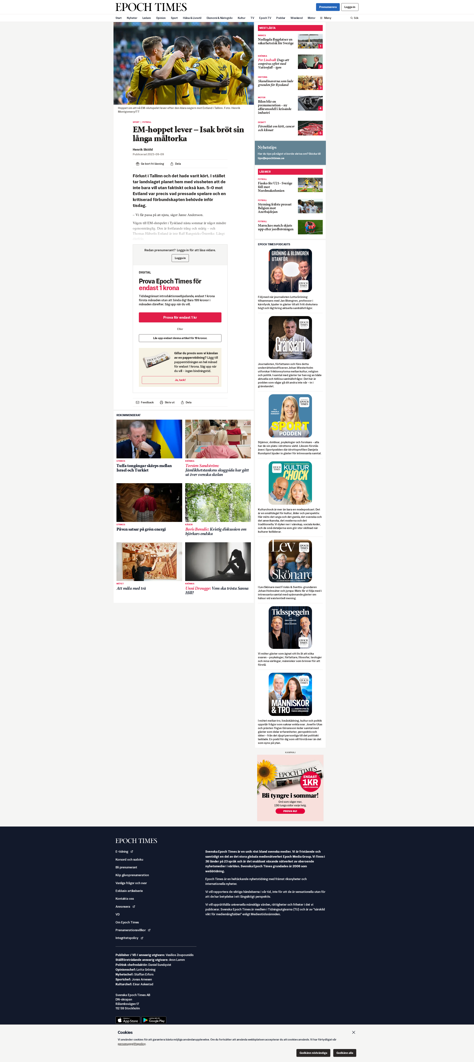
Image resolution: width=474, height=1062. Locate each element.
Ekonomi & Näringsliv (220, 17)
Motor (311, 17)
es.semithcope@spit (271, 158)
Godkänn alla (344, 1052)
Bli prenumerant (126, 867)
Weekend (297, 17)
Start (119, 17)
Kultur (242, 17)
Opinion (161, 17)
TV (252, 17)
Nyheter (132, 17)
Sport (174, 17)
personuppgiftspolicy (132, 1043)
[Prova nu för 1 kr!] (290, 788)
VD (118, 914)
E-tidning (122, 851)
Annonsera (123, 906)
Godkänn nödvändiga (313, 1052)
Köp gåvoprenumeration (132, 875)
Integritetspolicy (127, 938)
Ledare (146, 17)
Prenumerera (328, 7)
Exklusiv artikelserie (129, 891)
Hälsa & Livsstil (192, 17)
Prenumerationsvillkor (131, 930)
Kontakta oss (125, 898)
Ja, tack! (180, 379)
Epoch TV (265, 17)
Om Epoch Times (127, 922)
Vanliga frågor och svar (131, 883)
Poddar (280, 17)
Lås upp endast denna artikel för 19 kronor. (180, 338)
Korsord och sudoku (129, 859)
